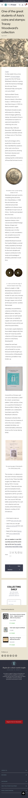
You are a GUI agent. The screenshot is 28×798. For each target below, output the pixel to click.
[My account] (22, 5)
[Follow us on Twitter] (5, 656)
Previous (10, 569)
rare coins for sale (16, 520)
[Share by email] (19, 553)
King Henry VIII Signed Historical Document (15, 638)
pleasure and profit (11, 526)
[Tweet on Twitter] (16, 553)
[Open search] (19, 5)
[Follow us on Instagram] (8, 656)
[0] (25, 5)
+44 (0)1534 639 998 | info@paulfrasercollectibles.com (14, 1)
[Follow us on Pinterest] (11, 656)
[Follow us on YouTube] (13, 656)
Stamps (19, 531)
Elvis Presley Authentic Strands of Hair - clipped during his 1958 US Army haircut (17, 616)
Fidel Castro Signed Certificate (17, 627)
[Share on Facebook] (10, 553)
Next (19, 566)
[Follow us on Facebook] (2, 656)
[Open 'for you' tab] (23, 793)
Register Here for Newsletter (14, 722)
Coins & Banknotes (14, 533)
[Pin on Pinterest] (13, 553)
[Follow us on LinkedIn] (16, 656)
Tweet (7, 71)
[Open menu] (2, 4)
